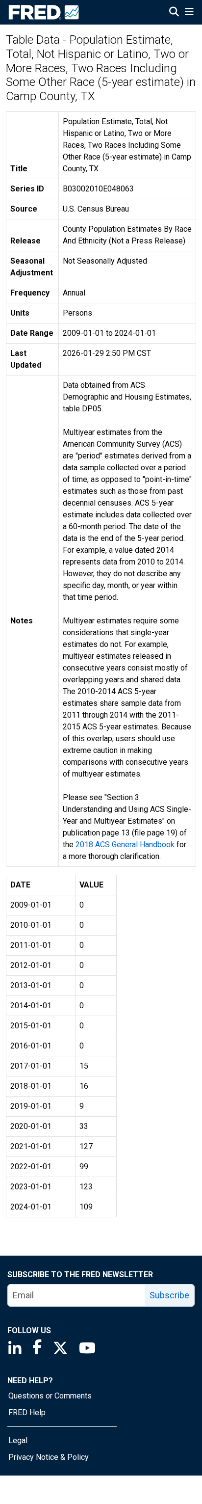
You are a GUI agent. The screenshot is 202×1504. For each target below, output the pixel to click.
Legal (17, 1440)
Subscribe (169, 1295)
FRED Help (27, 1412)
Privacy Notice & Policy (48, 1457)
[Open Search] (174, 13)
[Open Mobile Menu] (189, 13)
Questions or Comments (50, 1395)
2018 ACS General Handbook (125, 844)
